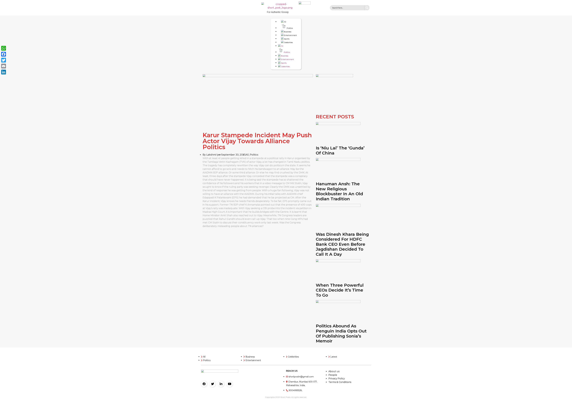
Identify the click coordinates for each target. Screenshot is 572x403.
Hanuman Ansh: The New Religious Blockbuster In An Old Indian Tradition (339, 191)
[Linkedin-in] (221, 384)
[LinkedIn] (4, 72)
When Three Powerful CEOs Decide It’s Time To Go (340, 290)
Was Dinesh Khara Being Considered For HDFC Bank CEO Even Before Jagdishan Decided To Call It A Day (342, 244)
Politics (289, 28)
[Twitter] (213, 384)
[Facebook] (204, 384)
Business (287, 32)
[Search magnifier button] (366, 7)
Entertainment (290, 35)
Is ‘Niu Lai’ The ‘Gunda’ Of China (340, 150)
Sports (286, 39)
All (284, 22)
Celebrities (288, 42)
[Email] (4, 66)
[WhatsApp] (4, 48)
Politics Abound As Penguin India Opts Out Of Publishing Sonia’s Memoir (341, 333)
